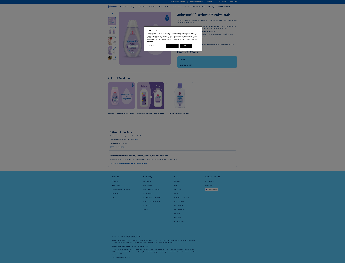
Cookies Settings (151, 45)
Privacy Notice (150, 41)
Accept (172, 45)
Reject (185, 45)
